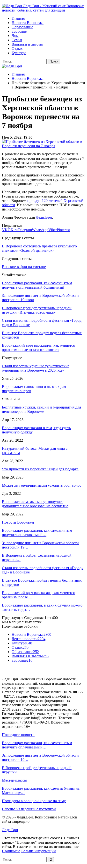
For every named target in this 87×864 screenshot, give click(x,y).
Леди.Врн (44, 217)
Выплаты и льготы (27, 44)
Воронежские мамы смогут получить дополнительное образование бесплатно (35, 504)
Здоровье (19, 31)
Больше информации (38, 851)
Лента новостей (28, 639)
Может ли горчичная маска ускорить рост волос (41, 485)
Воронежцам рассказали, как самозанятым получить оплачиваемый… (37, 532)
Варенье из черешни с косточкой (29, 809)
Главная (18, 18)
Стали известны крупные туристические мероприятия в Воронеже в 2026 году (35, 368)
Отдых (17, 49)
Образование (22, 27)
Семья (17, 40)
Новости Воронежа (28, 23)
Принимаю (11, 851)
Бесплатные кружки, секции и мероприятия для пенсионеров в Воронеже (41, 409)
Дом (15, 36)
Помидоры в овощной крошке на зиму (34, 801)
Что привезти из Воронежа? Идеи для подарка (40, 469)
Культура (19, 53)
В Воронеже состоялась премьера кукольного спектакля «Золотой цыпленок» (39, 248)
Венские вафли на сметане (24, 267)
